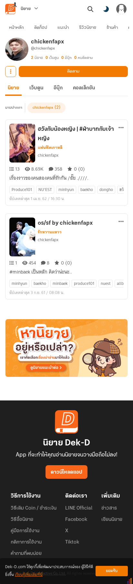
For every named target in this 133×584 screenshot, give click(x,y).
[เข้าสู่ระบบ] (121, 9)
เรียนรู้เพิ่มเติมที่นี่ (29, 574)
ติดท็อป (40, 27)
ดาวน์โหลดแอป (66, 472)
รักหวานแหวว (50, 232)
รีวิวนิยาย (87, 27)
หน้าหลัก (16, 27)
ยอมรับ (112, 571)
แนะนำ (63, 27)
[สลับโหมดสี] (105, 9)
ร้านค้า (112, 27)
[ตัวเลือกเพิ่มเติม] (10, 71)
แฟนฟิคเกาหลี (50, 147)
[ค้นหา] (90, 9)
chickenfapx (43, 108)
